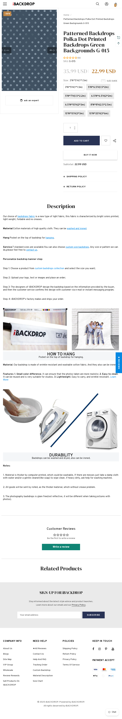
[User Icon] (107, 4)
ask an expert (31, 100)
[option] (29, 50)
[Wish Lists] (105, 140)
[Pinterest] (108, 649)
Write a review (61, 547)
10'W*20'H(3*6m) (98, 113)
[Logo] (24, 4)
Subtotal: (68, 164)
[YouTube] (114, 649)
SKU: (65, 61)
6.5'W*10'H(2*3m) (75, 104)
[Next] (52, 50)
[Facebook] (95, 649)
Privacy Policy (78, 605)
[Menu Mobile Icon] (5, 4)
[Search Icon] (97, 4)
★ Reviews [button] (118, 362)
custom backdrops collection (49, 268)
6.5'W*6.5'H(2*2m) (101, 96)
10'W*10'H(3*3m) (74, 113)
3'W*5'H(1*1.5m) (73, 87)
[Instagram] (101, 649)
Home (66, 15)
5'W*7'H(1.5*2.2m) (75, 96)
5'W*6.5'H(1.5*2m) (98, 87)
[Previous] (6, 50)
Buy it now (90, 155)
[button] (70, 58)
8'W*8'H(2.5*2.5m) (101, 104)
